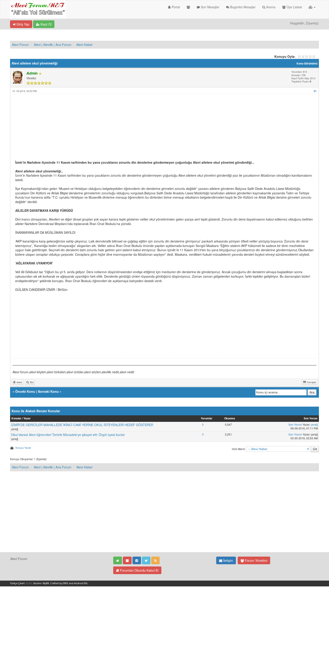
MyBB (29, 583)
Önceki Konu (25, 391)
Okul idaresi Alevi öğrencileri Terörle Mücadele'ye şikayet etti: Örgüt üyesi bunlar (68, 434)
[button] (312, 7)
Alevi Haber (84, 44)
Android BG (81, 583)
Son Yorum (295, 424)
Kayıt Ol (45, 24)
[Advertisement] (149, 129)
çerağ (314, 424)
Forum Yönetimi (255, 560)
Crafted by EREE (59, 583)
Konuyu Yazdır (23, 447)
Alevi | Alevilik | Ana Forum (52, 44)
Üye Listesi (294, 7)
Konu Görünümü (307, 63)
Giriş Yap (22, 24)
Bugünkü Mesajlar (242, 7)
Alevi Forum (20, 44)
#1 (315, 91)
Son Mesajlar (209, 7)
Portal (175, 7)
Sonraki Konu (48, 391)
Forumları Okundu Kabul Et (138, 570)
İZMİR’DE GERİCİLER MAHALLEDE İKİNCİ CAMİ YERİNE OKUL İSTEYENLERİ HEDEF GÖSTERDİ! (82, 425)
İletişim (227, 560)
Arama (270, 7)
